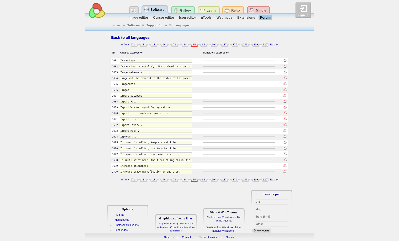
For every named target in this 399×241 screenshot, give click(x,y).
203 (245, 44)
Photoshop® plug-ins (127, 225)
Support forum (156, 25)
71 (174, 44)
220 (265, 44)
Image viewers (180, 223)
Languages (182, 25)
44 (164, 44)
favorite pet (272, 194)
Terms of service (208, 237)
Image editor (138, 17)
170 (235, 44)
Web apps (224, 17)
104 (214, 44)
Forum (265, 17)
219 (256, 44)
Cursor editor (163, 17)
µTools (206, 17)
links (189, 218)
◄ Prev (125, 44)
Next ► (274, 44)
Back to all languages (130, 37)
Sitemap (230, 237)
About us (169, 237)
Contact (186, 237)
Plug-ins (119, 214)
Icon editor (187, 17)
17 (153, 44)
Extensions (246, 17)
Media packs (122, 219)
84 (184, 44)
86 (203, 44)
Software (133, 25)
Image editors (165, 223)
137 (224, 44)
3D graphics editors (179, 227)
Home (116, 25)
